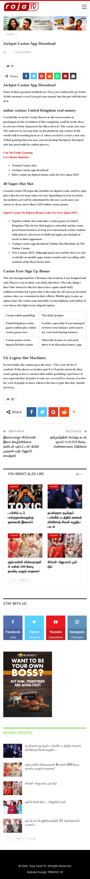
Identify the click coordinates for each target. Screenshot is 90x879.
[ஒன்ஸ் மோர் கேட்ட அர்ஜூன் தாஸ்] (12, 807)
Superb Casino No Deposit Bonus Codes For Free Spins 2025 (40, 212)
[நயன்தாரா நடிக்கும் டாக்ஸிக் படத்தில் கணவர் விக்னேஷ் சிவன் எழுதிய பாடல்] (65, 496)
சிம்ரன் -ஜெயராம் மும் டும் (41, 783)
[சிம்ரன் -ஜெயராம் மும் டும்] (65, 545)
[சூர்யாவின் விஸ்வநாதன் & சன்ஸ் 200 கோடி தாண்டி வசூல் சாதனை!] (25, 545)
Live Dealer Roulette (16, 157)
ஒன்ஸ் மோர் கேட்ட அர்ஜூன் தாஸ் (45, 802)
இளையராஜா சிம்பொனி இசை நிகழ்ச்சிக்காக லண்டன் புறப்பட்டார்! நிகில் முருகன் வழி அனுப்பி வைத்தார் (21, 446)
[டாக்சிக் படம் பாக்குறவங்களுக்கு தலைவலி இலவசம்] (25, 496)
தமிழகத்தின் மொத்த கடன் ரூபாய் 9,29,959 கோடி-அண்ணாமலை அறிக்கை (68, 442)
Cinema (13, 486)
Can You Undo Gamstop (18, 152)
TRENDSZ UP (55, 872)
